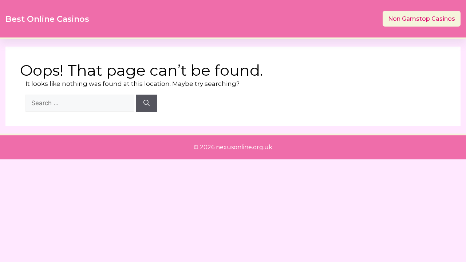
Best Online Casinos (47, 19)
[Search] (146, 103)
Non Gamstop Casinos (421, 18)
